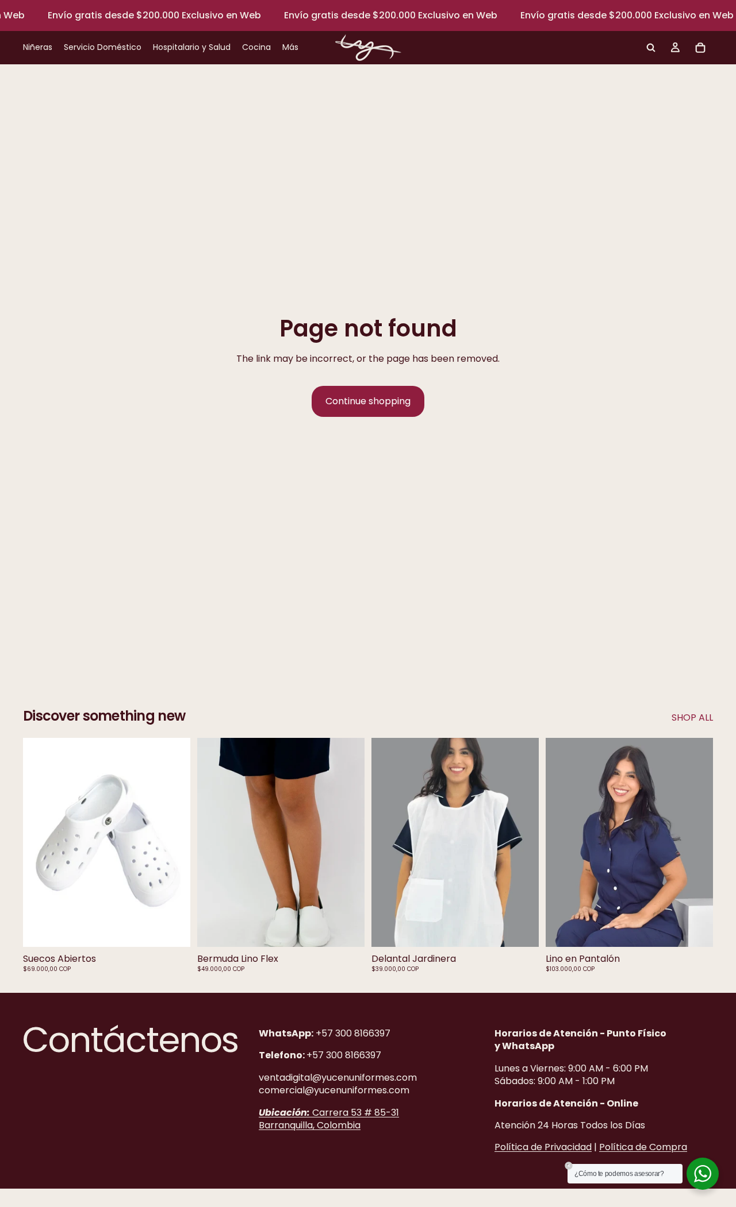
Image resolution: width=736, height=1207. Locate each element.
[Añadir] (521, 929)
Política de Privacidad (543, 1147)
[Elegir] (172, 929)
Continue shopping (368, 401)
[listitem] (290, 47)
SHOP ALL (692, 717)
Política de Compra (643, 1147)
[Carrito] (700, 47)
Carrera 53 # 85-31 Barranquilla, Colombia (329, 1119)
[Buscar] (651, 47)
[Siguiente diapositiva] (173, 842)
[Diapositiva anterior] (40, 842)
